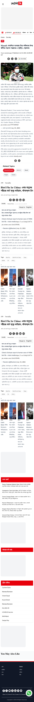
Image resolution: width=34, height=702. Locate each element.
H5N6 (3, 261)
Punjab (6, 175)
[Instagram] (12, 690)
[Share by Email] (23, 200)
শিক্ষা (2, 675)
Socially (18, 33)
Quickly (9, 33)
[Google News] (18, 690)
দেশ (27, 33)
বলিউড (20, 670)
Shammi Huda (11, 204)
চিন (8, 261)
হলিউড (20, 672)
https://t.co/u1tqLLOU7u (24, 222)
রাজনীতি (3, 670)
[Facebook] (10, 200)
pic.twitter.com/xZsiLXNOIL (11, 225)
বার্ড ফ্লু (13, 261)
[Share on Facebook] (15, 160)
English (28, 207)
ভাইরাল (10, 287)
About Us (4, 695)
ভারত (2, 41)
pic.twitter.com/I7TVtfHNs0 (9, 125)
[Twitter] (13, 200)
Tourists (13, 175)
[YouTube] (9, 690)
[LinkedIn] (15, 690)
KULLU (19, 170)
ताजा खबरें (5, 479)
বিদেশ (31, 33)
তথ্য (2, 672)
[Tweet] (19, 160)
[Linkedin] (20, 200)
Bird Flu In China (17, 258)
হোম (2, 183)
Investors (24, 695)
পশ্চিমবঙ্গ (24, 33)
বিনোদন (21, 667)
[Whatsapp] (17, 200)
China (25, 258)
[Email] (21, 690)
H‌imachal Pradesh (8, 170)
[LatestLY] (16, 5)
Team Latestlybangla (6, 53)
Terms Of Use (11, 695)
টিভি (20, 675)
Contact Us (18, 695)
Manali (26, 170)
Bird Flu (8, 258)
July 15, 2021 (15, 128)
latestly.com (17, 156)
